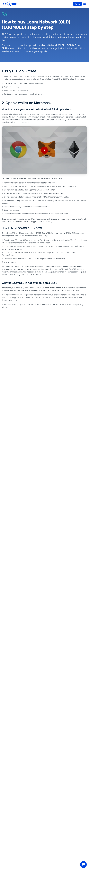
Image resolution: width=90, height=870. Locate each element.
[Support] (83, 864)
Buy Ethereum (9, 94)
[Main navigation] (84, 4)
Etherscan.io (25, 290)
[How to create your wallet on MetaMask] (44, 150)
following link (38, 83)
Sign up (77, 4)
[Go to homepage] (10, 4)
